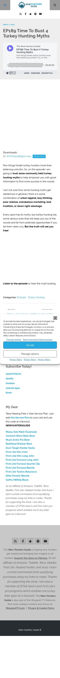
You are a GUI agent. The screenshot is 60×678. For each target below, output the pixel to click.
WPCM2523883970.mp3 (18, 156)
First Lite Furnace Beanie (20, 467)
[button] (55, 318)
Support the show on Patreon (30, 558)
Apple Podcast (13, 374)
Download (39, 156)
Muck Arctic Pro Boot (18, 439)
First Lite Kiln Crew (17, 451)
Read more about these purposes (37, 340)
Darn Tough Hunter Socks (20, 447)
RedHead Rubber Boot (19, 443)
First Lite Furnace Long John (22, 459)
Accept (30, 345)
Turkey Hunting (36, 297)
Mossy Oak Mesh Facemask (21, 431)
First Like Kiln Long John (20, 455)
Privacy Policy (16, 360)
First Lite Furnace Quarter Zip (23, 463)
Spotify (9, 378)
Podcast (21, 297)
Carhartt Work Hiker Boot (20, 435)
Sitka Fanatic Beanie (17, 475)
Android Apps (13, 388)
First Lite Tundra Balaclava (21, 471)
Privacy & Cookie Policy (41, 608)
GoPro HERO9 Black (17, 479)
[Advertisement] (30, 116)
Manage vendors (13, 340)
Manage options (30, 353)
